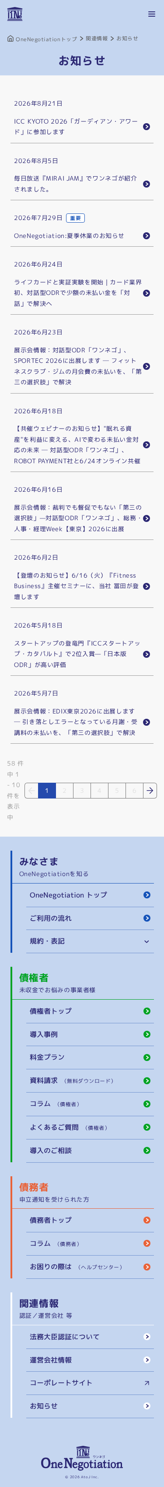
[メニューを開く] (152, 14)
